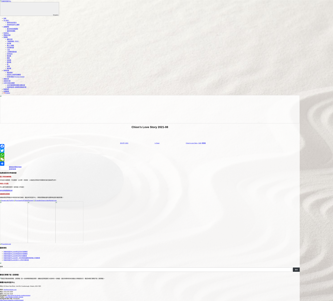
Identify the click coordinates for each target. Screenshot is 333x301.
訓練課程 (6, 26)
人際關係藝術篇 (12, 51)
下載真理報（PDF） (13, 41)
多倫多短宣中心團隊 (13, 24)
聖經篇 (9, 62)
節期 (8, 58)
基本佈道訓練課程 (12, 29)
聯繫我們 (6, 89)
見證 (8, 66)
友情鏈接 (6, 91)
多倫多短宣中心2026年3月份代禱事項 (15, 256)
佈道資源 (6, 70)
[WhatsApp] (150, 155)
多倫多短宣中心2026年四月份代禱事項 (15, 254)
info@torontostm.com (9, 289)
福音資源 (9, 72)
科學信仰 (9, 54)
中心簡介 (6, 20)
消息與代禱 (6, 81)
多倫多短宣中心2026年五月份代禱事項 (15, 251)
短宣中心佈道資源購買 (14, 74)
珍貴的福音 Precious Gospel (15, 76)
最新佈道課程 (11, 31)
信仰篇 (9, 43)
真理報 (5, 37)
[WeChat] (150, 159)
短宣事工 (6, 33)
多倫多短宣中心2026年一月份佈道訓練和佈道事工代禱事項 (21, 258)
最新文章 (9, 39)
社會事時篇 (10, 47)
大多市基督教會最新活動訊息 (16, 85)
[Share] (150, 163)
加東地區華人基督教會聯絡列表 (16, 87)
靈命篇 (9, 68)
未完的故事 (12, 169)
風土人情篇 (10, 45)
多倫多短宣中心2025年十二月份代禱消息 (16, 260)
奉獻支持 (6, 79)
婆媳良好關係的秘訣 (15, 167)
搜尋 (1, 266)
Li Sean (157, 143)
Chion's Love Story (191, 143)
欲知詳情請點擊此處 (6, 190)
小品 (8, 49)
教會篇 (9, 56)
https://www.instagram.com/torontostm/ (12, 300)
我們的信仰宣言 (12, 22)
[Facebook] (150, 146)
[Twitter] (150, 150)
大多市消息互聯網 (9, 83)
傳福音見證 (6, 35)
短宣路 (9, 60)
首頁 (4, 18)
